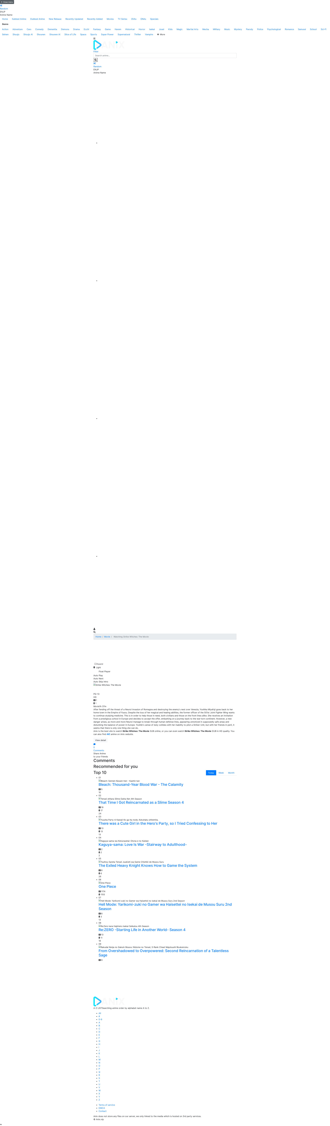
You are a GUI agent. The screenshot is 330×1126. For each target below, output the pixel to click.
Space (83, 34)
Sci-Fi (323, 29)
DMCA (102, 1108)
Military (216, 29)
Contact (102, 1111)
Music (227, 29)
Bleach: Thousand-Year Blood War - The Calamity (141, 784)
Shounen (41, 34)
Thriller (137, 34)
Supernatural (124, 34)
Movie (107, 636)
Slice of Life (70, 34)
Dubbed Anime (37, 19)
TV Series (122, 19)
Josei (161, 29)
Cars (29, 29)
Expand (100, 664)
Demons (65, 29)
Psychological (274, 29)
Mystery (238, 29)
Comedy (39, 29)
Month (231, 772)
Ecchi (86, 29)
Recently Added (95, 19)
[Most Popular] (168, 556)
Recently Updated (74, 19)
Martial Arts (192, 29)
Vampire (149, 34)
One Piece (107, 886)
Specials (154, 19)
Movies (110, 19)
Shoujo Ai (28, 34)
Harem (118, 29)
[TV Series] (168, 418)
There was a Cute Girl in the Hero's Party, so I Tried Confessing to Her (158, 823)
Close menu (8, 2)
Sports (93, 34)
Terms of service (107, 1105)
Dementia (52, 29)
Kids (170, 29)
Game (108, 29)
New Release (55, 19)
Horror (142, 29)
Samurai (302, 29)
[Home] (168, 143)
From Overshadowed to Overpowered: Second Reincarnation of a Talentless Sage (164, 953)
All (100, 1013)
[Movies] (168, 280)
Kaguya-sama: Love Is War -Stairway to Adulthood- (143, 844)
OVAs (133, 19)
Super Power (107, 34)
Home (5, 19)
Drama (76, 29)
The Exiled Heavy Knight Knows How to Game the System (148, 865)
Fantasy (97, 29)
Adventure (18, 29)
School (313, 29)
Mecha (205, 29)
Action (5, 29)
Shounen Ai (54, 34)
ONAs (143, 19)
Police (260, 29)
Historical (130, 29)
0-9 (100, 1019)
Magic (180, 29)
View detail (100, 740)
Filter (95, 51)
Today (211, 772)
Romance (289, 29)
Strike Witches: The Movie (119, 688)
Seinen (5, 34)
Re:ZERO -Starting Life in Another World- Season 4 (142, 930)
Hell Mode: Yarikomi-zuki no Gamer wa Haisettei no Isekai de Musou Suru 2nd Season (165, 906)
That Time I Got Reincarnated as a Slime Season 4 (141, 802)
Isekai (152, 29)
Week (221, 772)
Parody (249, 29)
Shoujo (16, 34)
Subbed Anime (19, 19)
